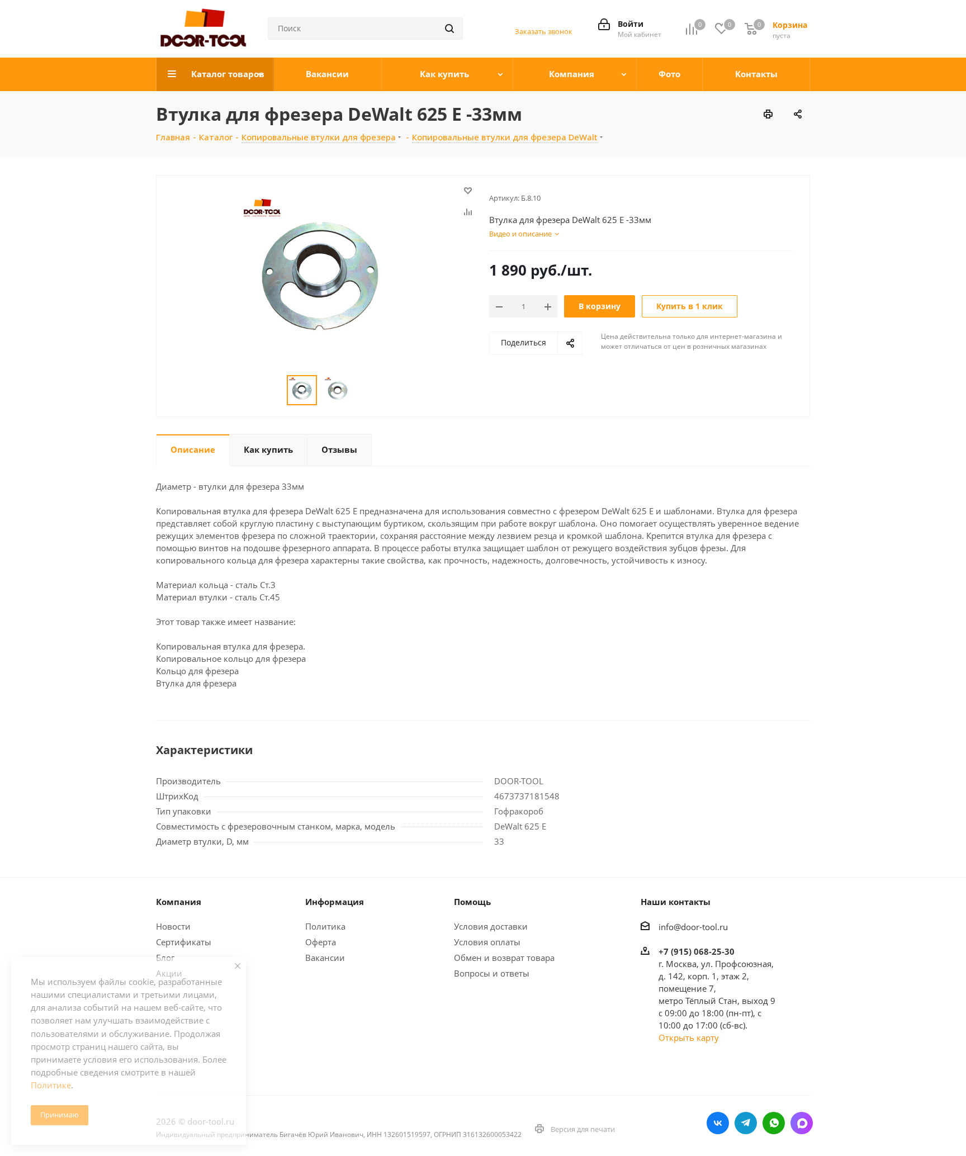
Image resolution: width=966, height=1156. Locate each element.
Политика (325, 926)
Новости (173, 926)
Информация (334, 901)
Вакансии (325, 957)
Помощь (472, 901)
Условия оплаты (487, 941)
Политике (51, 1085)
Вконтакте (718, 1123)
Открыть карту (689, 1037)
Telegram (746, 1123)
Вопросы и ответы (491, 973)
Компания (178, 901)
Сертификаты (183, 941)
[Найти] (449, 28)
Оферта (320, 941)
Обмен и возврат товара (504, 957)
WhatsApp (774, 1123)
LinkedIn (801, 1123)
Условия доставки (491, 926)
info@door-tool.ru (693, 926)
